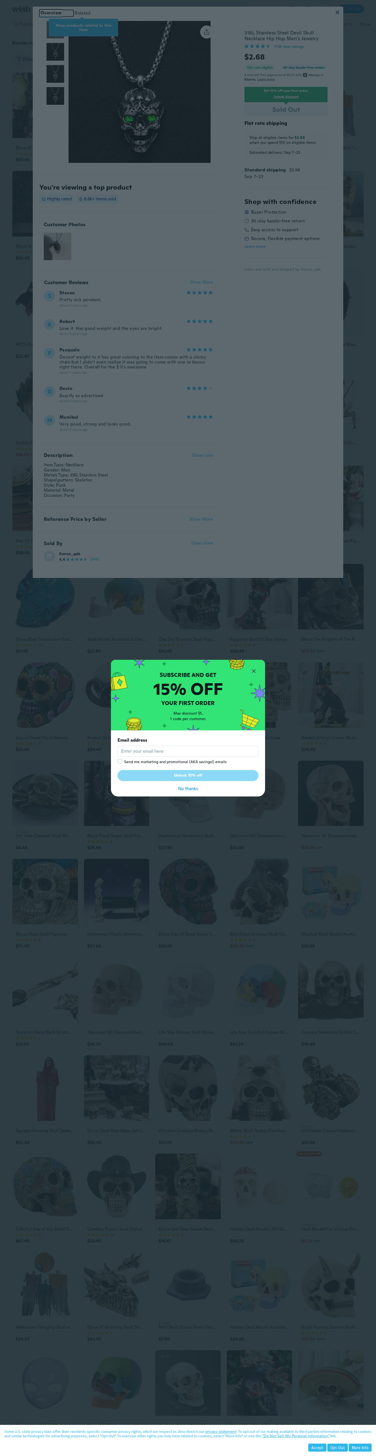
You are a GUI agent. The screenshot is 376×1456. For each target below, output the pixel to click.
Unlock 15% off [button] (188, 775)
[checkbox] (120, 761)
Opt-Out (337, 1447)
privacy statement (220, 1431)
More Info (360, 1447)
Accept (317, 1447)
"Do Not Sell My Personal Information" (295, 1435)
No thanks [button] (188, 789)
